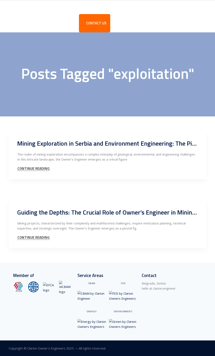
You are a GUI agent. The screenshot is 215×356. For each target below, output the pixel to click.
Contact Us (95, 23)
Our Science (115, 7)
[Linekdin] (203, 348)
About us (38, 7)
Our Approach (86, 7)
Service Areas (143, 7)
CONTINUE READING (33, 168)
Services (60, 7)
